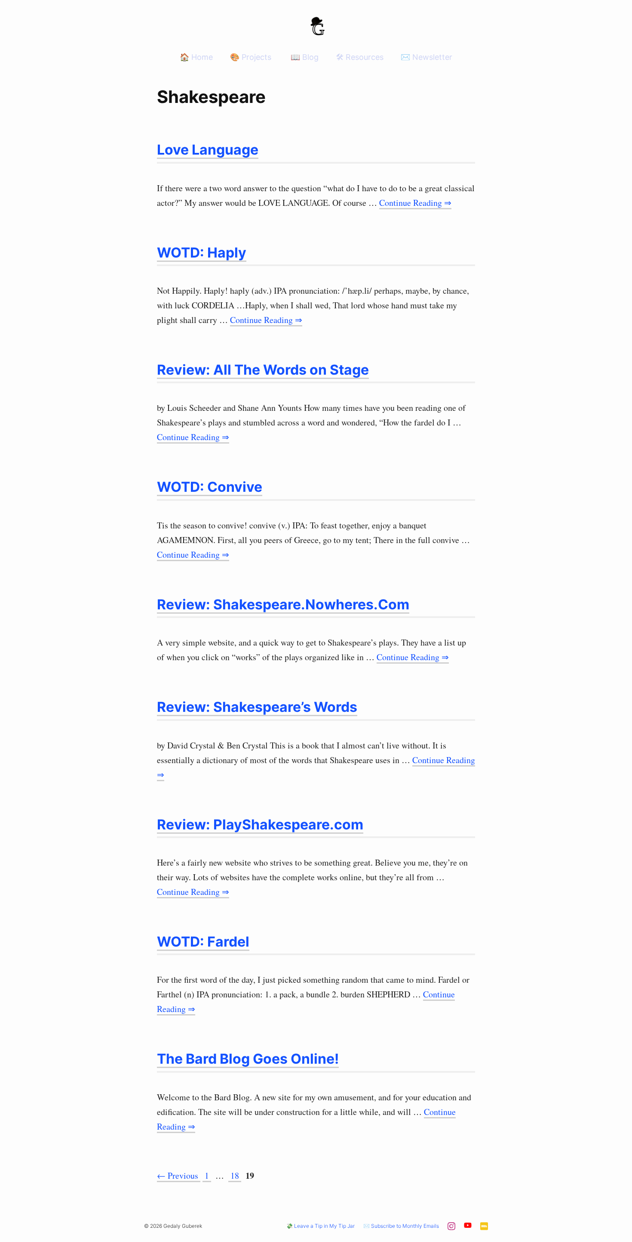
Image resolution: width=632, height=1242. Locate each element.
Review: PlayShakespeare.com (260, 824)
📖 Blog (303, 57)
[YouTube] (468, 1226)
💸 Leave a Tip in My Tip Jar (320, 1226)
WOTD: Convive (209, 486)
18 (235, 1175)
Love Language (207, 149)
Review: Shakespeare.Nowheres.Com (283, 604)
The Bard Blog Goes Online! (248, 1058)
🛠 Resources (359, 57)
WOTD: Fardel (203, 941)
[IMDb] (484, 1228)
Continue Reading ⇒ (415, 202)
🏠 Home (196, 57)
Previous (177, 1175)
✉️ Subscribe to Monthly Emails (401, 1226)
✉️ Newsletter (426, 57)
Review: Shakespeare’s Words (257, 707)
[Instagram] (451, 1228)
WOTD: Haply (201, 252)
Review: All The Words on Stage (263, 369)
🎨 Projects (250, 57)
